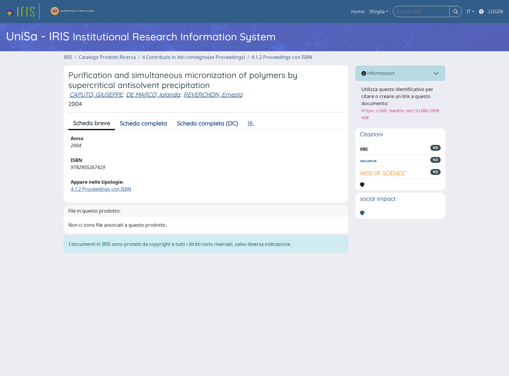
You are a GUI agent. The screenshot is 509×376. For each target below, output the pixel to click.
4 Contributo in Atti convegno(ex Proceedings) (193, 57)
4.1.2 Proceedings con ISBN (282, 57)
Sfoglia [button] (377, 11)
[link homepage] (21, 11)
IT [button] (469, 11)
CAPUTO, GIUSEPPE (96, 94)
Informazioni (380, 73)
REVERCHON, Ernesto (213, 94)
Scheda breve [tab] (91, 123)
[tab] (251, 123)
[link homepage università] (72, 11)
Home (358, 11)
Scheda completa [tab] (143, 123)
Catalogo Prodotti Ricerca (107, 57)
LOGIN (495, 11)
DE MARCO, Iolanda (153, 94)
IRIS (68, 57)
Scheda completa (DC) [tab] (207, 123)
